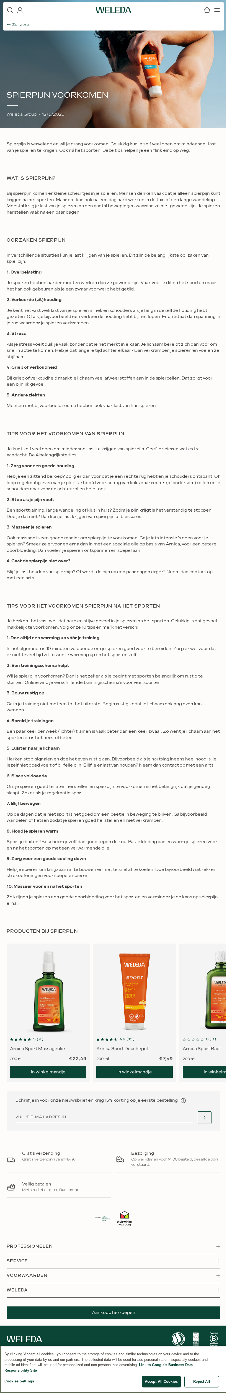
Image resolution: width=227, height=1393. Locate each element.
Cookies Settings (19, 1381)
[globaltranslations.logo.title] (113, 10)
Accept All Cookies (161, 1381)
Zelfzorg (20, 24)
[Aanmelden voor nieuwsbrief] (204, 1117)
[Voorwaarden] (183, 1100)
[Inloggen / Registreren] (20, 10)
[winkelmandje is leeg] (207, 10)
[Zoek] (10, 10)
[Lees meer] (178, 1339)
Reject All (201, 1381)
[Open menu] (217, 10)
